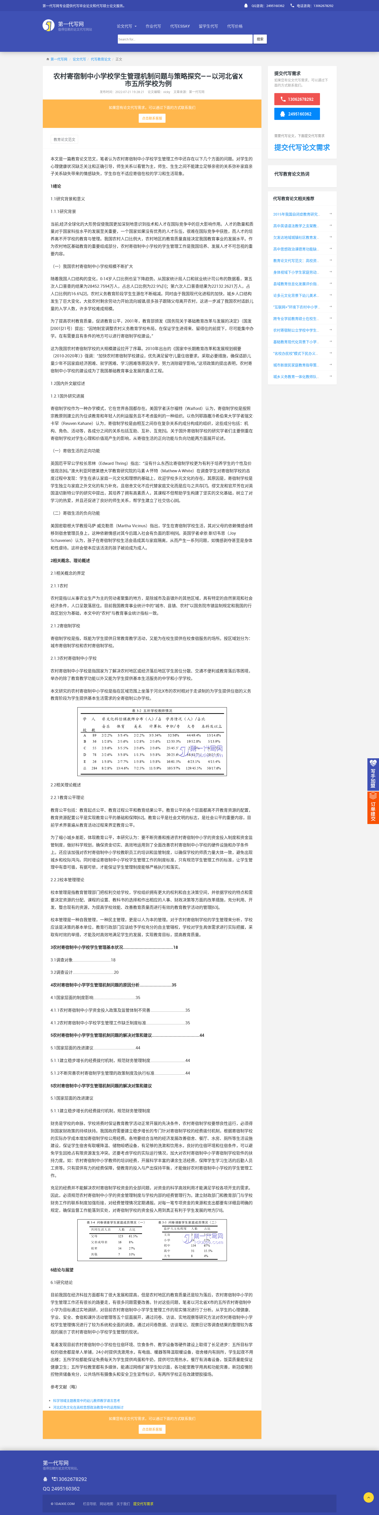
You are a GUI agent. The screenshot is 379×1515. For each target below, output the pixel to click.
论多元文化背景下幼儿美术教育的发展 (304, 295)
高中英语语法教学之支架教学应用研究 (304, 225)
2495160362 (299, 114)
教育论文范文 (64, 139)
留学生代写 (208, 26)
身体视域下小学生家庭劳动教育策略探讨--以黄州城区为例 (319, 272)
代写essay (180, 26)
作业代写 (153, 26)
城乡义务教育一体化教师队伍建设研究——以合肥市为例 (317, 376)
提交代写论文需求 (302, 147)
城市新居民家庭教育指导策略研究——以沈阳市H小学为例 (319, 365)
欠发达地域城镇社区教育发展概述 (300, 237)
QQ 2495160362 (61, 1488)
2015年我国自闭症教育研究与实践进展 (304, 214)
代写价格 (235, 26)
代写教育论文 (101, 59)
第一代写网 (59, 59)
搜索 (260, 39)
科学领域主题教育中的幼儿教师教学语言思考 (86, 1400)
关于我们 (123, 1503)
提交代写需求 (143, 1503)
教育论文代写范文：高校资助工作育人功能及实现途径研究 (320, 260)
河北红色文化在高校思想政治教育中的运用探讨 (88, 1407)
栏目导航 (89, 1503)
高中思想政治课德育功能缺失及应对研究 (305, 248)
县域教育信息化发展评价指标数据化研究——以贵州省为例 (319, 283)
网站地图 (106, 1503)
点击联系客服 (152, 118)
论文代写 (125, 26)
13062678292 (300, 99)
